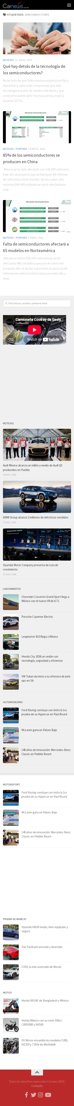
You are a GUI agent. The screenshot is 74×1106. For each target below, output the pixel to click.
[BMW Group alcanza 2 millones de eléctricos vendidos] (37, 497)
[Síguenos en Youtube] (48, 1095)
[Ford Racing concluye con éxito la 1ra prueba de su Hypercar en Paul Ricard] (11, 715)
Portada (21, 149)
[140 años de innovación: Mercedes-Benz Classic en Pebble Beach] (11, 755)
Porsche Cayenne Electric (37, 617)
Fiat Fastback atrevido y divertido (42, 947)
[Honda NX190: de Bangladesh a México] (11, 1006)
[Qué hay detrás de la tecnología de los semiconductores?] (37, 38)
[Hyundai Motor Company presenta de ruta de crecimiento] (37, 544)
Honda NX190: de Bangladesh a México (45, 1000)
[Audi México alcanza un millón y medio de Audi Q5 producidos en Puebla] (37, 445)
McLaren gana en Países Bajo (39, 730)
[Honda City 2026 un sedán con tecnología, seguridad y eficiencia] (11, 662)
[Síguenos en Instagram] (40, 1095)
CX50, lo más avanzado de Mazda (41, 967)
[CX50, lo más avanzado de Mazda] (11, 972)
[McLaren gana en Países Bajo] (11, 735)
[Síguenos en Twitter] (33, 1095)
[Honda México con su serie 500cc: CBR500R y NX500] (11, 1026)
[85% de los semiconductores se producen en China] (37, 127)
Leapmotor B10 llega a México (40, 636)
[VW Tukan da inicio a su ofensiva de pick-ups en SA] (11, 682)
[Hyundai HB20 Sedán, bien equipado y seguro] (11, 932)
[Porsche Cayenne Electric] (11, 622)
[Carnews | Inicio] (20, 5)
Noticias (8, 60)
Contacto (37, 1086)
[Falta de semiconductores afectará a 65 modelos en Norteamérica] (37, 216)
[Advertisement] (37, 381)
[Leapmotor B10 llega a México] (11, 642)
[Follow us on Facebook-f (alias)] (26, 1095)
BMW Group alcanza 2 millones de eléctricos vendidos (35, 517)
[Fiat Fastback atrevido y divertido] (11, 952)
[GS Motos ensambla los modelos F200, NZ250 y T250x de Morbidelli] (11, 1046)
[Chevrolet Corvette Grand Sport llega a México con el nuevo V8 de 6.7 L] (11, 602)
